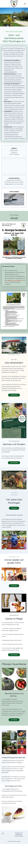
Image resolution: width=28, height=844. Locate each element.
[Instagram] (3, 833)
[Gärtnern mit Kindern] (14, 420)
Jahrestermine (18, 836)
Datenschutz (19, 833)
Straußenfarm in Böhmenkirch (14, 280)
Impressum (19, 834)
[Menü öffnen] (24, 3)
